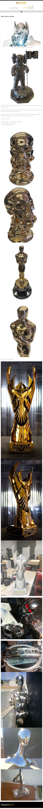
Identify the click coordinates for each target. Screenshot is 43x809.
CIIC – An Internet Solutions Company (10, 805)
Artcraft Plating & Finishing (21, 2)
